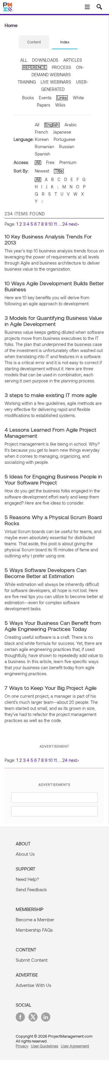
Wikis (60, 105)
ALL (23, 60)
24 (65, 224)
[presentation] (34, 42)
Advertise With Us (33, 985)
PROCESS (61, 67)
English (52, 124)
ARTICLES (72, 60)
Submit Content (32, 960)
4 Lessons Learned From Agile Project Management (50, 432)
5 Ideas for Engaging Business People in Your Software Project (53, 479)
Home (11, 25)
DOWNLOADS (45, 60)
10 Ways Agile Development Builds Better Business (54, 286)
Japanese (62, 132)
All (37, 124)
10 (50, 224)
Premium (67, 162)
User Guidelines (44, 1045)
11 (55, 224)
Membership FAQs (34, 930)
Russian (66, 146)
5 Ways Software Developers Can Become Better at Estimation (45, 573)
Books (28, 97)
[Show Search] (99, 7)
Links (62, 97)
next (73, 224)
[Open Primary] (87, 7)
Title (59, 170)
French (41, 132)
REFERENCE (34, 67)
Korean (42, 139)
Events (45, 97)
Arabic (70, 124)
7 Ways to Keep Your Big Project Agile (51, 687)
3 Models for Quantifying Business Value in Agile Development (53, 320)
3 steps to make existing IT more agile (51, 395)
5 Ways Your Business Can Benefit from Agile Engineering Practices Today (53, 625)
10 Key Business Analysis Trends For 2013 (48, 239)
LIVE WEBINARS (56, 81)
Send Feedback (31, 889)
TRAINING (27, 81)
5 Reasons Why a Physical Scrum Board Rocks (53, 520)
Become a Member (35, 919)
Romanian (44, 146)
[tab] (34, 42)
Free (50, 162)
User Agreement (75, 1045)
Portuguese (64, 139)
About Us (25, 854)
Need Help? (27, 879)
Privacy (22, 1045)
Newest (42, 170)
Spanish (42, 153)
